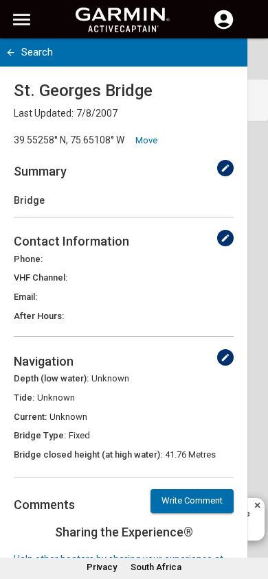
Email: (25, 297)
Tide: (24, 397)
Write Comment (192, 500)
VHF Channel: (40, 277)
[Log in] (223, 27)
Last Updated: (44, 113)
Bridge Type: (40, 435)
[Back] (10, 52)
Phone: (28, 259)
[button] (251, 516)
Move (146, 140)
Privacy (102, 567)
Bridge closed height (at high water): (88, 454)
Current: (30, 417)
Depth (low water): (51, 378)
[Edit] (225, 168)
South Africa (156, 567)
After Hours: (39, 316)
